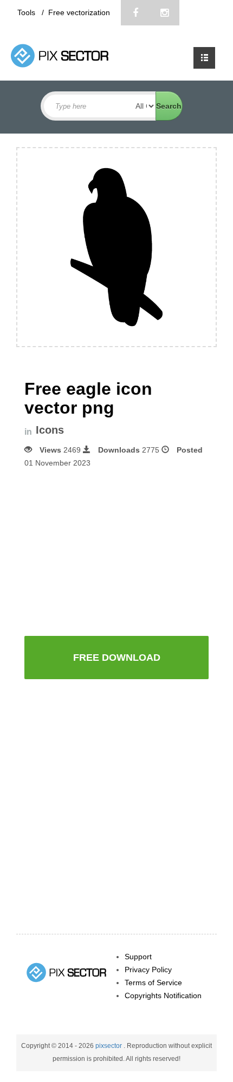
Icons (50, 430)
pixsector (109, 1046)
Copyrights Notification (163, 995)
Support (138, 956)
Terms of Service (153, 982)
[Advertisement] (116, 551)
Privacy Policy (148, 969)
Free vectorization (79, 12)
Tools (27, 12)
